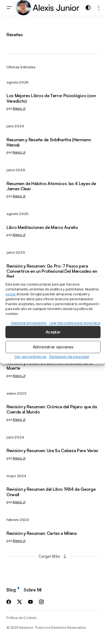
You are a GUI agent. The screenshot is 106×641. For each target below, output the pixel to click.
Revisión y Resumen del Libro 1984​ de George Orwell (51, 492)
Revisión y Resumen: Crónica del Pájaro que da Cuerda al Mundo (52, 409)
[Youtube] (30, 601)
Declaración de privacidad (69, 357)
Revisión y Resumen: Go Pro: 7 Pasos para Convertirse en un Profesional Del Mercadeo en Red (52, 271)
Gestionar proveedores (28, 323)
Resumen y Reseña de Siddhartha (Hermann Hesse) (49, 142)
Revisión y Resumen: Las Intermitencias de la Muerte (49, 365)
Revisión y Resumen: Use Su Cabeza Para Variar (52, 450)
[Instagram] (41, 601)
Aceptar (53, 332)
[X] (19, 601)
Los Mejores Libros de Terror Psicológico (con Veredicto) (51, 98)
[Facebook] (8, 601)
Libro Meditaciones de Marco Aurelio (42, 227)
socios (10, 294)
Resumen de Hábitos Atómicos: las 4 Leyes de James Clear (51, 186)
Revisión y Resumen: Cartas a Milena (42, 533)
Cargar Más (49, 556)
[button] (9, 7)
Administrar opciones (53, 346)
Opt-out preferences (30, 357)
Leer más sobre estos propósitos (74, 323)
